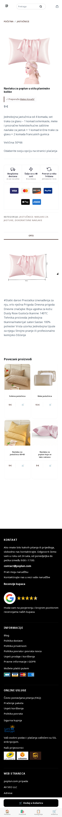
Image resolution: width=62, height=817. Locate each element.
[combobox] (27, 6)
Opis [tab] (31, 235)
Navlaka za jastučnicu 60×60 (17, 453)
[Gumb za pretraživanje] (41, 6)
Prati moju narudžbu (16, 572)
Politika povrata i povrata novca (22, 651)
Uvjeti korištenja (13, 708)
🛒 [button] (23, 404)
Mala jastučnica (45, 396)
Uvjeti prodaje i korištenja (19, 656)
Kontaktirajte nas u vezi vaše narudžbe (27, 577)
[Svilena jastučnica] (17, 377)
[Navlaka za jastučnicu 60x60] (17, 433)
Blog (6, 635)
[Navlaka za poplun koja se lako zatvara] (45, 433)
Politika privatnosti (15, 646)
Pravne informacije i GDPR (20, 661)
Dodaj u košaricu (33, 802)
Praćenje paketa (13, 703)
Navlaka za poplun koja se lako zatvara (44, 454)
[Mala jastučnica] (45, 377)
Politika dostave (13, 640)
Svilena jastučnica (17, 396)
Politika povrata (13, 713)
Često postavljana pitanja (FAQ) (22, 697)
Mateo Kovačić (27, 99)
